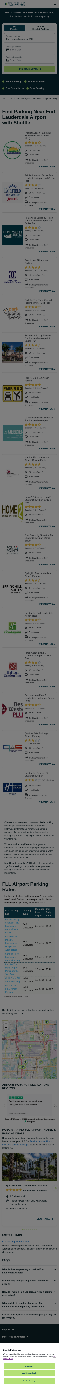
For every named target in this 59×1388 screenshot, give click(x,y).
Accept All (29, 1366)
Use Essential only (29, 1373)
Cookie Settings (29, 1381)
